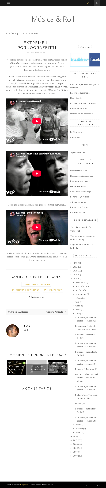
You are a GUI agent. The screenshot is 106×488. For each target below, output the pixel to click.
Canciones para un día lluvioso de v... (16, 369)
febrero (79, 428)
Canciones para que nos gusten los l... (37, 369)
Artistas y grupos (78, 202)
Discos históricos (78, 186)
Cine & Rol (75, 137)
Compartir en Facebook (37, 284)
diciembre (80, 282)
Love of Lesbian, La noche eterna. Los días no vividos (87, 377)
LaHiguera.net (77, 132)
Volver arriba (91, 485)
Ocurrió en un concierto (81, 113)
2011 (75, 436)
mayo (78, 309)
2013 (75, 274)
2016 (75, 263)
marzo (78, 424)
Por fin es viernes (78, 108)
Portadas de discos (79, 207)
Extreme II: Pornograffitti (87, 369)
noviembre (80, 286)
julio (77, 302)
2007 (75, 452)
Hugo (27, 326)
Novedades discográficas (81, 176)
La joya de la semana (79, 93)
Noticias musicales (78, 170)
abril (77, 313)
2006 (75, 456)
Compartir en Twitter (27, 290)
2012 (75, 278)
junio (77, 306)
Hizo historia (76, 98)
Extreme (40, 297)
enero (78, 432)
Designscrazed (25, 485)
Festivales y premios (79, 197)
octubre (79, 290)
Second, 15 (80, 403)
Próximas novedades (79, 181)
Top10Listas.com (77, 152)
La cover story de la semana (83, 103)
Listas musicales (77, 212)
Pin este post (54, 290)
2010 (75, 440)
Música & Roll (53, 19)
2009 (75, 444)
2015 (75, 267)
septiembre (80, 294)
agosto (78, 298)
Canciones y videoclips (80, 191)
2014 (75, 271)
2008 (75, 448)
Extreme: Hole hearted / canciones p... (56, 369)
